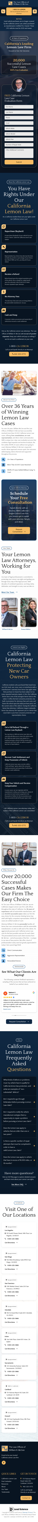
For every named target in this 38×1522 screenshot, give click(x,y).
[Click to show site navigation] (35, 11)
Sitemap (25, 1512)
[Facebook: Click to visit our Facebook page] (3, 1463)
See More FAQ (17, 1184)
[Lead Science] (18, 1509)
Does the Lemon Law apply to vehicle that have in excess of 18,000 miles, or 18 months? (17, 1160)
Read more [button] (5, 1009)
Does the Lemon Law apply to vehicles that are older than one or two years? (16, 1131)
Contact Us (26, 1498)
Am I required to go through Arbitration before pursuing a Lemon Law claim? (17, 1102)
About (3, 1487)
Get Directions (10, 1243)
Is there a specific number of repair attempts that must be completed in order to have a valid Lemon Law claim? (17, 1145)
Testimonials (5, 1492)
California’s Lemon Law (9, 1478)
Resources (4, 1484)
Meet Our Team (8, 592)
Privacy (30, 1512)
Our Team (4, 1489)
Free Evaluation (6, 1481)
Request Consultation (18, 530)
